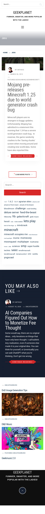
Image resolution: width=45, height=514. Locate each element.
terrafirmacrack (24, 250)
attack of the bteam (27, 205)
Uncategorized (32, 307)
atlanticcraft (36, 202)
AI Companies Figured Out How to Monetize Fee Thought (21, 320)
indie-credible (18, 221)
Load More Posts (22, 174)
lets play (30, 221)
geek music (34, 217)
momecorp (26, 238)
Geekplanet (22, 13)
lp (15, 225)
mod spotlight (8, 238)
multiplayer (23, 241)
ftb (14, 216)
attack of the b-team (11, 205)
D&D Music (7, 424)
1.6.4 (16, 202)
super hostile (33, 246)
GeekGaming (21, 80)
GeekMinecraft (33, 80)
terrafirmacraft (9, 254)
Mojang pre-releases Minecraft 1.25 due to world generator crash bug (22, 97)
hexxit (7, 221)
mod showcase (33, 234)
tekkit (14, 250)
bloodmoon (9, 209)
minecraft (11, 230)
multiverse (34, 242)
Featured (11, 80)
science (16, 246)
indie (12, 221)
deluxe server (11, 212)
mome (16, 238)
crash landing (31, 209)
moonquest (10, 241)
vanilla (35, 254)
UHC (29, 254)
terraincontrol (21, 254)
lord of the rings (9, 225)
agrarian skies (25, 201)
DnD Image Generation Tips (14, 390)
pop (10, 246)
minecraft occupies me (16, 234)
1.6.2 (10, 201)
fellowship (7, 217)
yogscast (9, 257)
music (6, 246)
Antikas (20, 70)
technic (7, 250)
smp (23, 246)
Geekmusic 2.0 (8, 458)
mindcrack (22, 225)
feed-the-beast (28, 212)
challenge (20, 208)
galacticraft (23, 216)
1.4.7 (5, 202)
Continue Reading (22, 156)
